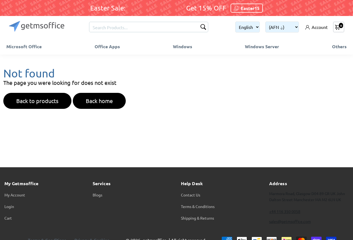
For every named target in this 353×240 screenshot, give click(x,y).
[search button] (203, 27)
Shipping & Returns (197, 217)
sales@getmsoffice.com (290, 221)
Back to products (37, 100)
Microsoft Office (24, 46)
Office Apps (107, 46)
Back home (99, 100)
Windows (182, 46)
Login (9, 206)
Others (339, 46)
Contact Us (190, 194)
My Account (14, 194)
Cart (8, 217)
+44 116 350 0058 (284, 211)
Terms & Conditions (198, 206)
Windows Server (262, 46)
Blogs (97, 194)
